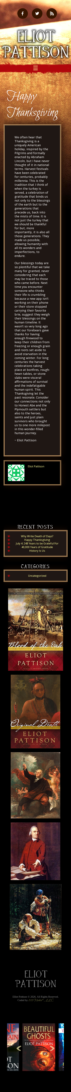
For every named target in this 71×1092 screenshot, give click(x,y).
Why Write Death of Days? (37, 536)
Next (52, 1048)
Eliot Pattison (36, 466)
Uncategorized (37, 576)
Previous (19, 1048)
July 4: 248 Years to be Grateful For (37, 543)
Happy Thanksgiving (37, 540)
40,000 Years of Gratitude (37, 547)
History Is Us (37, 551)
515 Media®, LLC (41, 1000)
